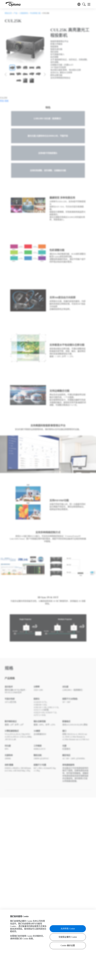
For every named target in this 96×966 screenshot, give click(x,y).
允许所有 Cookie (68, 929)
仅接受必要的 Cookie (68, 937)
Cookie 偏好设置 (68, 945)
